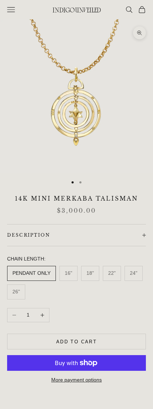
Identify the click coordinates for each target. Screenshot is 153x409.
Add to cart (76, 341)
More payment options (76, 380)
